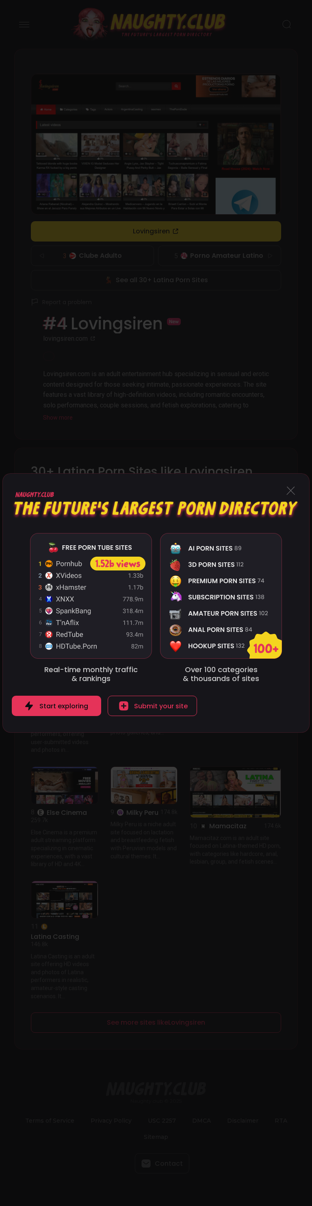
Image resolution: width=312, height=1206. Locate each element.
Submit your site (161, 706)
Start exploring (63, 706)
